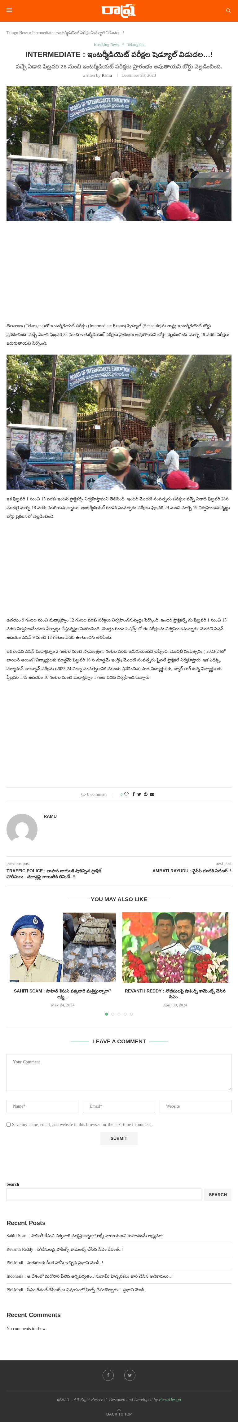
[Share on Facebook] (133, 794)
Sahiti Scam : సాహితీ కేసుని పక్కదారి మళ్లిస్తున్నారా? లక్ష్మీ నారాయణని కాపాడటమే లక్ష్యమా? (85, 1235)
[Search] (228, 10)
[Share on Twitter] (139, 794)
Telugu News (17, 32)
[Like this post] (126, 794)
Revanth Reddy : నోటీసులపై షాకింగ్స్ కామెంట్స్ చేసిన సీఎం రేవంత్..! (65, 1249)
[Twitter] (129, 1375)
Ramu (107, 75)
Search (13, 1184)
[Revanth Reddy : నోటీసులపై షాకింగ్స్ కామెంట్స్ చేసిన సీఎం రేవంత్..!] (175, 947)
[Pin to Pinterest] (146, 794)
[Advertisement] (119, 275)
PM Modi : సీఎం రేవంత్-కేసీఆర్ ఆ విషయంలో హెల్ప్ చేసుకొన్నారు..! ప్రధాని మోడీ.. (77, 1290)
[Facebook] (108, 1375)
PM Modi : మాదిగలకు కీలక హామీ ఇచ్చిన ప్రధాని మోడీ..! (55, 1262)
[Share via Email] (152, 794)
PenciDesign (170, 1399)
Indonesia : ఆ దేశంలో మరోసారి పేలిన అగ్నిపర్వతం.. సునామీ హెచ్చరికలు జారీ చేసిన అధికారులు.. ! (90, 1276)
